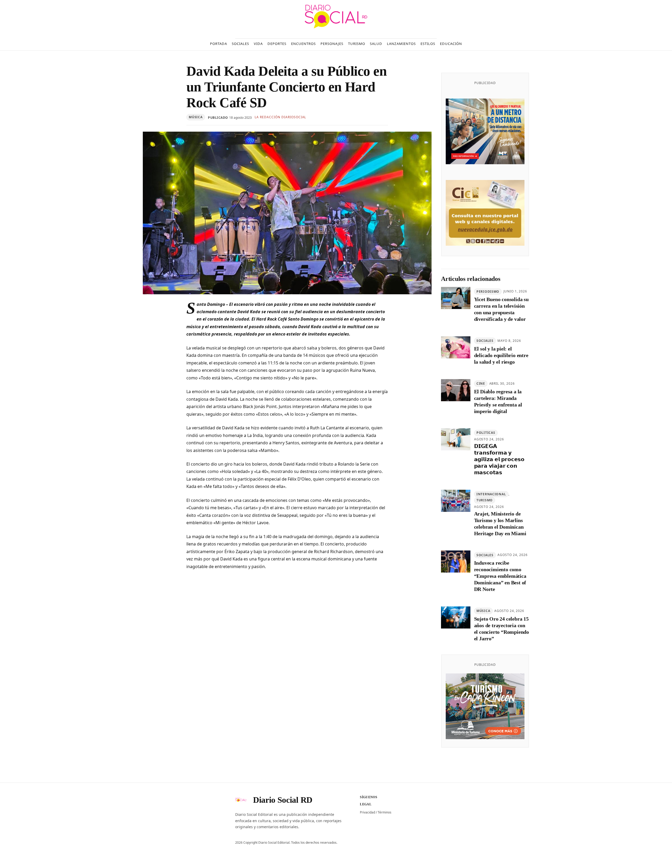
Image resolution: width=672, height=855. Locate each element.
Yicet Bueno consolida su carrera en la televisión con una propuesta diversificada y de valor (501, 309)
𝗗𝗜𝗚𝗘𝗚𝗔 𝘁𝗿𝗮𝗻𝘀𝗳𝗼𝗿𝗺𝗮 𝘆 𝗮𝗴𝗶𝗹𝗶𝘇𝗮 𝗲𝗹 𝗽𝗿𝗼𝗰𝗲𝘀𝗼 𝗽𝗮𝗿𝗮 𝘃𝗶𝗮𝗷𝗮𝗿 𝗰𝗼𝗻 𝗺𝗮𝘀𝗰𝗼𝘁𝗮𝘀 (499, 460)
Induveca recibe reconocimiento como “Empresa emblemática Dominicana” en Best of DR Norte (500, 576)
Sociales (485, 341)
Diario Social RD (282, 800)
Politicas (485, 433)
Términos (384, 812)
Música (195, 117)
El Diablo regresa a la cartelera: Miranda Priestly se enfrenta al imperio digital (498, 401)
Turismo (484, 500)
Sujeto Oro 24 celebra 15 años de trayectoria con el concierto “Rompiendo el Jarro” (501, 629)
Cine (480, 383)
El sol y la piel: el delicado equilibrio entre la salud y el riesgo (501, 355)
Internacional (491, 494)
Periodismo (487, 291)
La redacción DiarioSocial (280, 117)
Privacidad (367, 812)
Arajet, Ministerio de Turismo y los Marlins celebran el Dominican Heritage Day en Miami (500, 523)
